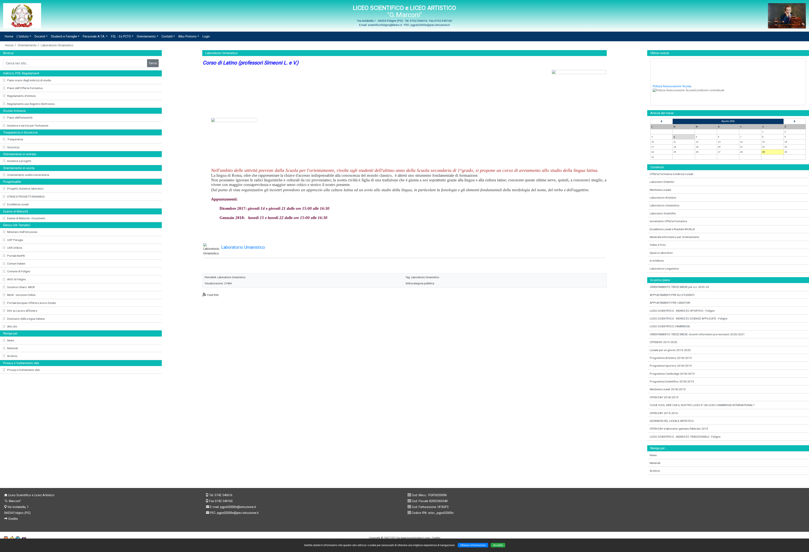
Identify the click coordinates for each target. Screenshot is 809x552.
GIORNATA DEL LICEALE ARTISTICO (672, 420)
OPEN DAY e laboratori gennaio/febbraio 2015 (679, 428)
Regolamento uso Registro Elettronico (31, 104)
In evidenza (657, 260)
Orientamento (146, 36)
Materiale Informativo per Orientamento (674, 237)
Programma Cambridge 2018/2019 (672, 373)
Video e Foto (658, 244)
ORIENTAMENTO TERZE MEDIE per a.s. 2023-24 (679, 287)
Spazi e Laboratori (661, 252)
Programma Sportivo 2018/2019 (671, 365)
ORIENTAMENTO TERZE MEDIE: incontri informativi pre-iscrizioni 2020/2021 (697, 334)
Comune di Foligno (18, 271)
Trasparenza (15, 139)
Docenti (40, 36)
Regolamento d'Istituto (21, 96)
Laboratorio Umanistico (57, 45)
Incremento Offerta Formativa (668, 221)
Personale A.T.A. (94, 36)
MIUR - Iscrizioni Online (21, 295)
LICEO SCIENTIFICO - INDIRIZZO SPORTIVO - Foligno (682, 310)
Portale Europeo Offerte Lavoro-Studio (31, 303)
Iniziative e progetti (19, 161)
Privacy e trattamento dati (23, 370)
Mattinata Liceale (660, 189)
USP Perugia (15, 240)
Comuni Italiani (16, 263)
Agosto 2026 (728, 121)
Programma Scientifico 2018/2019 (672, 381)
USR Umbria (14, 247)
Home (9, 36)
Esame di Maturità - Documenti (26, 218)
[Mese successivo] (795, 121)
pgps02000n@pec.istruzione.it (238, 513)
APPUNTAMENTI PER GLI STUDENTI (672, 295)
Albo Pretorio (187, 36)
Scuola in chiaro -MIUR (21, 287)
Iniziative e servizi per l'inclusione (27, 125)
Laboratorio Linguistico (664, 268)
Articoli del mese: (662, 113)
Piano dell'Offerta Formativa (25, 88)
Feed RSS (212, 295)
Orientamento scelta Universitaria (28, 174)
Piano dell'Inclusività (19, 117)
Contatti (167, 36)
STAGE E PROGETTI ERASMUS (26, 196)
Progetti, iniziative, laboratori (25, 188)
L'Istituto (23, 36)
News (10, 340)
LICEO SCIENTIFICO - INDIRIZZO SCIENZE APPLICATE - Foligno (688, 318)
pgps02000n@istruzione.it (238, 507)
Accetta (498, 545)
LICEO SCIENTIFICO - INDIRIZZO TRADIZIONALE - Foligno (685, 436)
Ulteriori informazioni (473, 545)
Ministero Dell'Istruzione (22, 232)
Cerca (153, 63)
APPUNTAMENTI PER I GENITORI (670, 302)
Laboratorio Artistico (663, 197)
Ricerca (8, 53)
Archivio (12, 356)
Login (206, 36)
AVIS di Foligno (16, 279)
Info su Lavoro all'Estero (22, 310)
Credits (13, 519)
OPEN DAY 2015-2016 (664, 413)
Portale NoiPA (16, 255)
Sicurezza (13, 147)
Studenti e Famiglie (64, 36)
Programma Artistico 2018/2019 (671, 358)
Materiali (12, 348)
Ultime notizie (659, 53)
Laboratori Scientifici (663, 213)
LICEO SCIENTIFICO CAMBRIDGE (670, 326)
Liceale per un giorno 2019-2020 (670, 350)
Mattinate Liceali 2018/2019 (668, 389)
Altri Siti (12, 326)
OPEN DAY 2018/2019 (664, 397)
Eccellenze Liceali (18, 204)
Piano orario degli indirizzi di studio (29, 80)
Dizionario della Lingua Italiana (26, 318)
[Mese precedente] (661, 121)
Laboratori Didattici (662, 181)
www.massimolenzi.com (415, 537)
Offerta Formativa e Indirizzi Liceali (671, 174)
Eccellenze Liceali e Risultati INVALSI (672, 229)
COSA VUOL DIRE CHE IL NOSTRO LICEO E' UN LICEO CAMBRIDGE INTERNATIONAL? (702, 405)
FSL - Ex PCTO (121, 36)
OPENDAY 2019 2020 (663, 342)
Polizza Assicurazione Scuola (672, 76)
